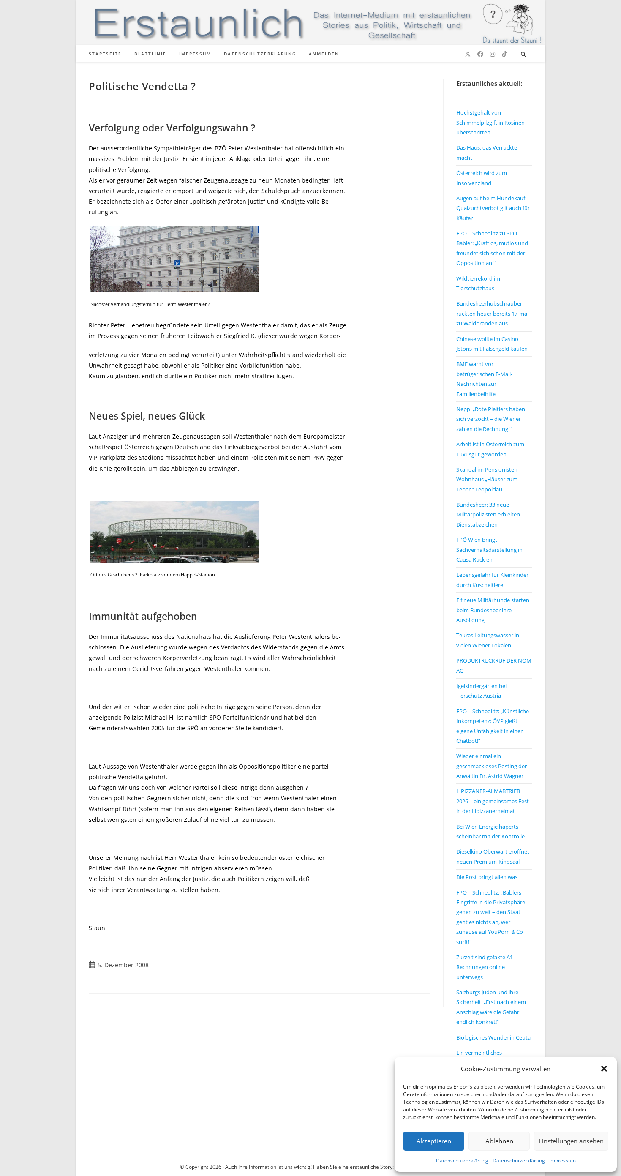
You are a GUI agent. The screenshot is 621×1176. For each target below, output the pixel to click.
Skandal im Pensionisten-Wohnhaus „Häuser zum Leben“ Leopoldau (487, 479)
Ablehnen (499, 1141)
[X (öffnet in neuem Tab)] (467, 54)
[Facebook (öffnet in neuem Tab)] (480, 54)
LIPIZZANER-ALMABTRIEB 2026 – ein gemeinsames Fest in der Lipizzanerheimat (492, 801)
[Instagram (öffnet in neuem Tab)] (492, 54)
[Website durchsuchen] (523, 54)
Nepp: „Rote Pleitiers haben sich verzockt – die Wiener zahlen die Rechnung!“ (490, 419)
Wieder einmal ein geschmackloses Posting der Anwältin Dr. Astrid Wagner (491, 766)
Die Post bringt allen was (487, 877)
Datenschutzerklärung (462, 1160)
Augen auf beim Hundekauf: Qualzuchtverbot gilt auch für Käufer (493, 208)
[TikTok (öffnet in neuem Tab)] (504, 54)
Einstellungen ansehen (571, 1141)
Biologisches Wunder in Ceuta (493, 1037)
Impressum (562, 1160)
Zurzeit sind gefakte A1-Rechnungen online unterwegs (485, 967)
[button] (604, 1068)
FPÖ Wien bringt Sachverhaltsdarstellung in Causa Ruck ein (489, 549)
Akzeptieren (434, 1141)
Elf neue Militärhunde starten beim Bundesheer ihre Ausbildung (492, 610)
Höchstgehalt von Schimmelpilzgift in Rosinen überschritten (490, 122)
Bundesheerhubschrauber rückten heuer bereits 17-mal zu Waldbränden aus (492, 313)
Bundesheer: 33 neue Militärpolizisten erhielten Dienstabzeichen (488, 514)
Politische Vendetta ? (142, 86)
